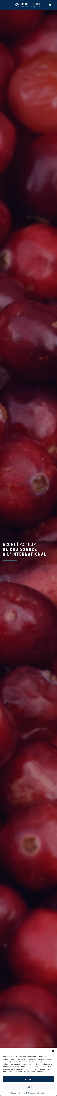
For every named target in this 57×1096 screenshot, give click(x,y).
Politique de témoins (17, 1093)
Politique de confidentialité (36, 1093)
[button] (52, 1051)
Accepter (28, 1079)
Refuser (28, 1087)
